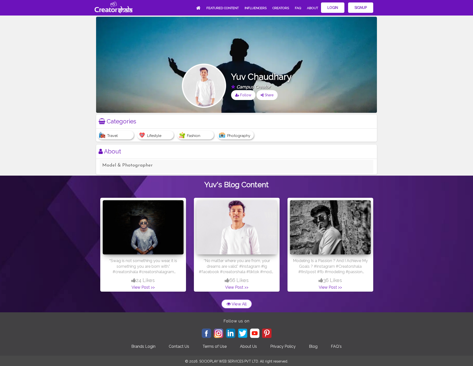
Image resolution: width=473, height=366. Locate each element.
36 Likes (332, 280)
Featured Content (222, 8)
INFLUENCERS (256, 8)
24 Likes (145, 280)
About (312, 8)
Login (332, 8)
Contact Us (179, 346)
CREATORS (280, 8)
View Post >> (143, 287)
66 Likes (239, 280)
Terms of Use (215, 346)
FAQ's (336, 346)
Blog (313, 346)
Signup (361, 8)
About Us (248, 346)
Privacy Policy (283, 346)
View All (239, 303)
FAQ (298, 8)
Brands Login (143, 346)
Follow (245, 95)
